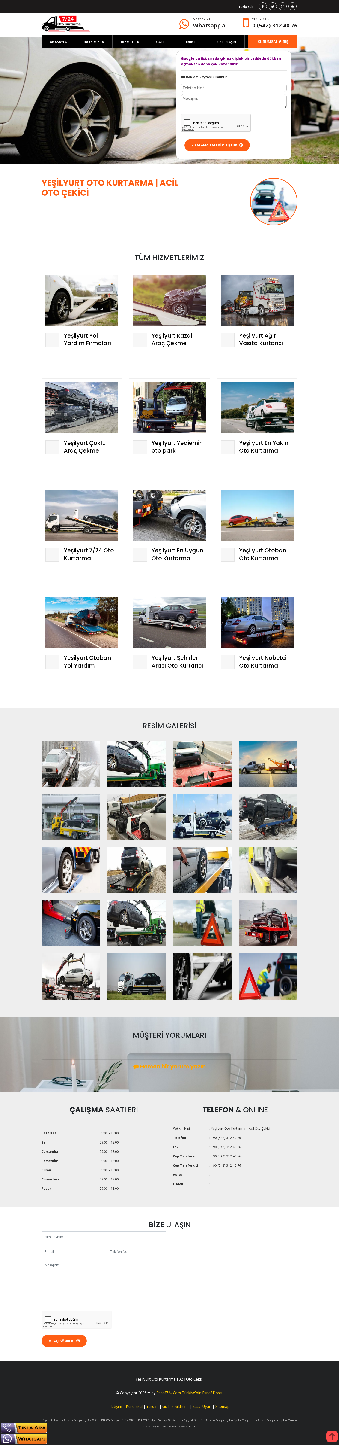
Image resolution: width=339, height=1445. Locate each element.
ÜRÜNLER (191, 42)
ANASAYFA (58, 42)
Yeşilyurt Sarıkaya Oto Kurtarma (165, 1420)
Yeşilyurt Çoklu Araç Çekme (85, 447)
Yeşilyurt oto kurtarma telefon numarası (174, 1426)
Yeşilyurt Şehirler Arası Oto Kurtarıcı (177, 661)
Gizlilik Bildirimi (175, 1406)
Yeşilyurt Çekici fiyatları (229, 1420)
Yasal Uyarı (201, 1406)
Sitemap (222, 1406)
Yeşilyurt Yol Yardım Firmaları (87, 339)
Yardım (152, 1406)
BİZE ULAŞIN (226, 42)
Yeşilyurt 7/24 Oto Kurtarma (89, 554)
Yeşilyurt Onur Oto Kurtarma (200, 1420)
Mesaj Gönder (61, 1341)
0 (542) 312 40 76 (274, 25)
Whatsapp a (209, 25)
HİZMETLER (130, 42)
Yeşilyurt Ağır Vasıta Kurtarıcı (261, 339)
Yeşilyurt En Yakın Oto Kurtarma (263, 447)
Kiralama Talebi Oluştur (214, 145)
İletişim (116, 1406)
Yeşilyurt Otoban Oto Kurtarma (262, 554)
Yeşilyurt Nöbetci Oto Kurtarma (262, 661)
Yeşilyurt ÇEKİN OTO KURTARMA (92, 1420)
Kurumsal (134, 1406)
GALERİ (162, 42)
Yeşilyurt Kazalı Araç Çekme (173, 339)
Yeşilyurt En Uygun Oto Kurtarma (177, 554)
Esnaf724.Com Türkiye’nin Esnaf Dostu (189, 1392)
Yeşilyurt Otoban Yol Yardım (87, 661)
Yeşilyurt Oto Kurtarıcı (254, 1420)
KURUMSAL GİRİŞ (273, 41)
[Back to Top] (332, 1436)
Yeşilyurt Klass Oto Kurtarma (58, 1420)
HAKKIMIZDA (94, 42)
